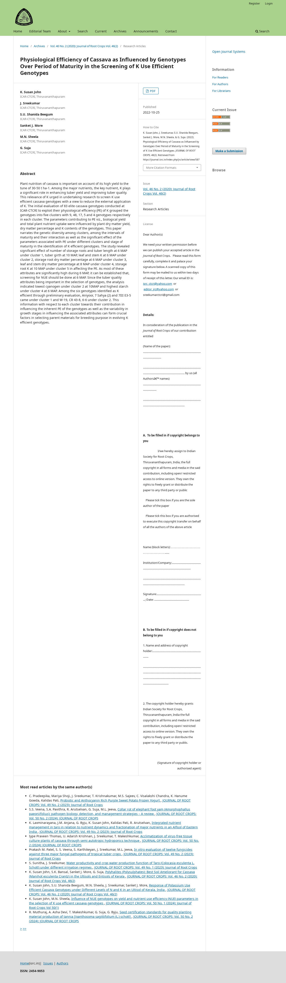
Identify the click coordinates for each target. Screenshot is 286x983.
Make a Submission (229, 151)
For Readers (220, 77)
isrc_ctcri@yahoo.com (157, 284)
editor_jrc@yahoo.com (159, 289)
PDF (152, 91)
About (63, 31)
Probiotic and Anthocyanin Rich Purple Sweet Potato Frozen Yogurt (110, 800)
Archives (120, 31)
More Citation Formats (161, 168)
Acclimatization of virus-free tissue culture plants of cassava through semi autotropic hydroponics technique (110, 838)
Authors (62, 963)
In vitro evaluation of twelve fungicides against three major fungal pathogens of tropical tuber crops (110, 851)
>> (24, 928)
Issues (48, 963)
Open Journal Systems (228, 51)
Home (17, 31)
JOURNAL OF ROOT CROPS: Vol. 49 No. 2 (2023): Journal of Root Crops (91, 831)
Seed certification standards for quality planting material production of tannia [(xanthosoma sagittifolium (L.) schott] (110, 914)
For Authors (220, 84)
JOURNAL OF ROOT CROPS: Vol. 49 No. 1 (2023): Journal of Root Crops (145, 867)
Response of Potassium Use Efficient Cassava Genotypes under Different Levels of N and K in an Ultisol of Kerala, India (109, 887)
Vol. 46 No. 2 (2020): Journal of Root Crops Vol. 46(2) (84, 46)
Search (83, 31)
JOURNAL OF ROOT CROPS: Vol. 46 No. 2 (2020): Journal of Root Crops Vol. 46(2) (112, 892)
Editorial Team (40, 31)
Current (101, 31)
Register (254, 3)
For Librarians (221, 91)
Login (269, 3)
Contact (171, 31)
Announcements (146, 31)
